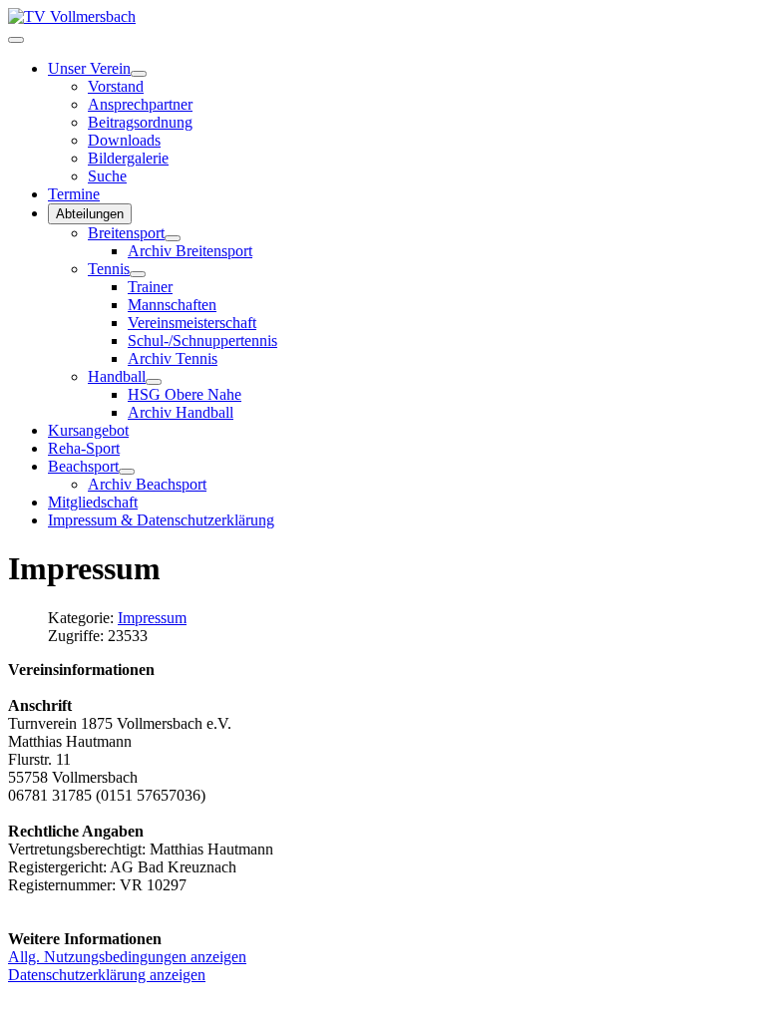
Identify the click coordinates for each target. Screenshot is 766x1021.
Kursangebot (88, 430)
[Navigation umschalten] (16, 40)
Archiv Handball (180, 412)
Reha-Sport (84, 448)
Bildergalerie (128, 158)
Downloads (124, 140)
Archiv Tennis (172, 358)
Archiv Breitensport (190, 250)
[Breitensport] (173, 238)
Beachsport (83, 466)
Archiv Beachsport (147, 484)
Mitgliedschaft (93, 502)
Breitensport (126, 232)
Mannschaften (172, 304)
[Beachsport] (127, 472)
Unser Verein (89, 68)
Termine (74, 193)
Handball (117, 376)
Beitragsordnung (140, 122)
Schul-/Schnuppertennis (202, 340)
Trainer (150, 286)
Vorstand (116, 86)
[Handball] (154, 382)
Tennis (109, 268)
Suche (107, 176)
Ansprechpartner (140, 104)
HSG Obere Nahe (184, 394)
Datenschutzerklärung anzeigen (106, 974)
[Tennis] (138, 274)
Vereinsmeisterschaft (192, 322)
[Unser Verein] (139, 74)
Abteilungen (90, 213)
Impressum (152, 617)
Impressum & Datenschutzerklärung (161, 519)
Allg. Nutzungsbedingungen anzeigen (127, 956)
